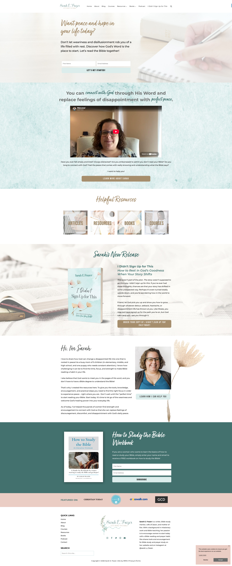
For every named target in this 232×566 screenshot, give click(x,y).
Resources (65, 532)
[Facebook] (112, 538)
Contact (64, 542)
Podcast (142, 6)
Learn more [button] (202, 555)
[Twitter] (116, 538)
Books (63, 536)
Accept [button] (220, 560)
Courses (111, 6)
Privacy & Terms (135, 561)
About (96, 6)
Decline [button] (205, 560)
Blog (103, 6)
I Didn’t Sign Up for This (157, 6)
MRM (125, 561)
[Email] (124, 538)
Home (89, 6)
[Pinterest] (120, 538)
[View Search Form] (171, 6)
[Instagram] (107, 538)
